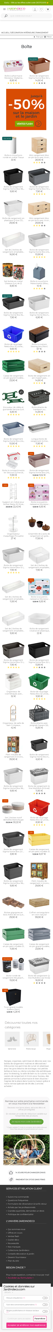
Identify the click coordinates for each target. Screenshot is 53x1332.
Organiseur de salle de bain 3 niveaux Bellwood (13, 725)
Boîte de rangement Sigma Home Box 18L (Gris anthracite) (13, 883)
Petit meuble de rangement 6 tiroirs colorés (13, 756)
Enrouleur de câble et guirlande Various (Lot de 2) (13, 409)
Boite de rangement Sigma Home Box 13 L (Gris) (39, 189)
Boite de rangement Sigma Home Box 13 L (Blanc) (13, 567)
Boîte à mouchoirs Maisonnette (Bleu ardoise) (39, 283)
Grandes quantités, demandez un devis (26, 1211)
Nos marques (14, 1247)
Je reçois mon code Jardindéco (26, 1121)
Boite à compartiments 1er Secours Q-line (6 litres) (13, 472)
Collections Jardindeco (18, 1250)
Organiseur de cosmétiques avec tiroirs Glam (13, 693)
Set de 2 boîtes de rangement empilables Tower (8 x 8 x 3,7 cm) (39, 567)
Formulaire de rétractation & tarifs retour (27, 1204)
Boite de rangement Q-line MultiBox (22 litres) (39, 976)
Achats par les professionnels (21, 1207)
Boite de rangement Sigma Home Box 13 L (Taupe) (13, 662)
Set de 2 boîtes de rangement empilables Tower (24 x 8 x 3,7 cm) (13, 599)
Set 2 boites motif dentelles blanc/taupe (13, 818)
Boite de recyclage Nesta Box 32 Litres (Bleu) (13, 346)
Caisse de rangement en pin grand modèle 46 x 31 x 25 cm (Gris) (39, 946)
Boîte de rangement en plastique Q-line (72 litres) (13, 220)
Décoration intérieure (23, 33)
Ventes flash (13, 1236)
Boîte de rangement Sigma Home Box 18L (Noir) (13, 189)
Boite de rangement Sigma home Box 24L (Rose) (39, 472)
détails (7, 1292)
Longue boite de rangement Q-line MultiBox (39, 441)
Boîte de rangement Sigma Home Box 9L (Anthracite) (13, 315)
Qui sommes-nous (16, 1229)
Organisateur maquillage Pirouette (13, 535)
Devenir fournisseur (17, 1257)
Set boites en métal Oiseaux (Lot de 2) (13, 282)
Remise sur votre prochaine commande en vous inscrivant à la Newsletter (26, 1102)
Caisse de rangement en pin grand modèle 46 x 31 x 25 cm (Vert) (13, 378)
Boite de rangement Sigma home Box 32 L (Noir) (39, 662)
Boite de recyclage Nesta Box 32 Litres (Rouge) (39, 819)
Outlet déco (13, 1240)
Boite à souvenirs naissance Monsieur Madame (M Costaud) (39, 599)
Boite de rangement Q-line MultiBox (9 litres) (39, 787)
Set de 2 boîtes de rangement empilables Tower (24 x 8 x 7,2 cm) (13, 252)
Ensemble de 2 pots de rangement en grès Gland (39, 536)
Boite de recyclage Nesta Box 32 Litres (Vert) (39, 693)
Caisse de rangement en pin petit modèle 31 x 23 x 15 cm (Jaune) (39, 851)
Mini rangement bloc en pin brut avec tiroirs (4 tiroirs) (39, 220)
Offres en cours (15, 1233)
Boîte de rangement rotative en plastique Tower (39, 630)
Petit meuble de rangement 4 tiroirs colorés (39, 883)
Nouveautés (13, 1243)
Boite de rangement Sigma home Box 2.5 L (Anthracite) (13, 851)
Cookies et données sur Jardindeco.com (19, 1288)
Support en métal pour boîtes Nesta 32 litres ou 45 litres (13, 504)
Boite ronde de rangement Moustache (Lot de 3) (13, 977)
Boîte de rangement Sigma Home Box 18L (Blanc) (13, 788)
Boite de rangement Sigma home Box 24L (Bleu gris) (13, 441)
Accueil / (5, 33)
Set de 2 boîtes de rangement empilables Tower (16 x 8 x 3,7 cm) (13, 630)
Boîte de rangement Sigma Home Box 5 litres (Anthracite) (39, 756)
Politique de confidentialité (20, 1214)
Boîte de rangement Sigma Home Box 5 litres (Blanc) (39, 315)
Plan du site (13, 1261)
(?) (24, 1298)
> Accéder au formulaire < (20, 1278)
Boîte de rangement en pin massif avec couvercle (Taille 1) (39, 378)
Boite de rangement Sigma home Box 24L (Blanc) (39, 252)
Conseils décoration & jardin (21, 1254)
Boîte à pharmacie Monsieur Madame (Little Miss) (13, 78)
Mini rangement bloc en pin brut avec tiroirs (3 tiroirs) (39, 157)
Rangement (42, 33)
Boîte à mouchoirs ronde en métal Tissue (13, 156)
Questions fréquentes (18, 1200)
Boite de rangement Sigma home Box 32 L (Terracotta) (39, 78)
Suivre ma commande (18, 1197)
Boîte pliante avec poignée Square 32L (39, 724)
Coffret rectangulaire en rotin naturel (39, 913)
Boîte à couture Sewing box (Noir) (39, 345)
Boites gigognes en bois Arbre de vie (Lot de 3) (13, 914)
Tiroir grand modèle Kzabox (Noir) (13, 1008)
